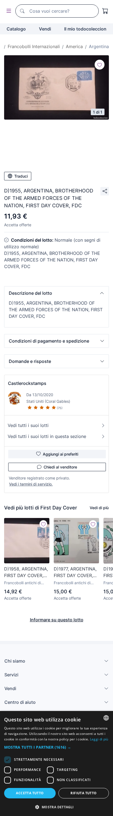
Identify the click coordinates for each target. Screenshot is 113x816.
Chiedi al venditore (60, 467)
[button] (56, 293)
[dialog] (56, 763)
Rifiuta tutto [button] (83, 793)
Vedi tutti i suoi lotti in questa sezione (47, 436)
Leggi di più (99, 739)
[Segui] (99, 65)
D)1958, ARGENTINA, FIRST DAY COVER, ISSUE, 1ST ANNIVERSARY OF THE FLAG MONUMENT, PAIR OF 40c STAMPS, (26, 572)
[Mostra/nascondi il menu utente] (7, 11)
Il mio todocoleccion (85, 29)
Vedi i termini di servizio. (31, 484)
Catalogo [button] (16, 29)
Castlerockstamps (27, 383)
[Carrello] (105, 11)
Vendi (45, 29)
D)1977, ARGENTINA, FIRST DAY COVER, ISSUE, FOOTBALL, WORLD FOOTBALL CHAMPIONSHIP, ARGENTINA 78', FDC (76, 572)
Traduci (21, 176)
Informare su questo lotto (56, 619)
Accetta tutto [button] (30, 793)
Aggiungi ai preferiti (60, 454)
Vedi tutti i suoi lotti (28, 425)
